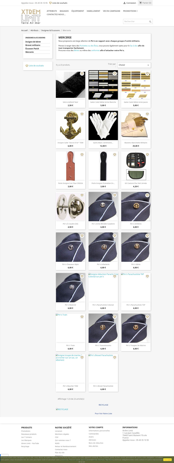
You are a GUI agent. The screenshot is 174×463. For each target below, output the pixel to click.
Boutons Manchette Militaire (136, 143)
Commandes (94, 434)
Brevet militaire (32, 45)
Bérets (76, 50)
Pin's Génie (135, 264)
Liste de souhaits (58, 3)
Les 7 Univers (26, 437)
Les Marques (26, 440)
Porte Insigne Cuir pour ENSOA (70, 183)
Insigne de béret (33, 42)
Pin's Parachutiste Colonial (103, 305)
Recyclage (25, 446)
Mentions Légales (62, 434)
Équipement (77, 11)
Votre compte (96, 427)
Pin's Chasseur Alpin (70, 264)
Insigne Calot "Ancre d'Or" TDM (70, 143)
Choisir (134, 65)
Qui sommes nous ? (63, 440)
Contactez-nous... (56, 14)
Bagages (64, 11)
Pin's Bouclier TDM (70, 386)
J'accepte (167, 460)
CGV (56, 437)
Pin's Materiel (70, 305)
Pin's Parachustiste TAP (136, 305)
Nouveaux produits (28, 434)
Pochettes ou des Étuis (89, 45)
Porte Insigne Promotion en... (103, 183)
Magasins (59, 455)
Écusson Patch (32, 48)
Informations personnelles (99, 431)
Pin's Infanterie (103, 264)
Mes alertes (93, 446)
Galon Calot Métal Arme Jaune (136, 102)
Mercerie (29, 52)
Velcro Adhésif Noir (70, 102)
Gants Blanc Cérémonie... (103, 143)
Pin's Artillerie (135, 224)
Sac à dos (134, 45)
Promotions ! (130, 11)
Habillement (93, 11)
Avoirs (91, 437)
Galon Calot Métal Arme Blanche (103, 102)
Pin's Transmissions (103, 345)
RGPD (57, 443)
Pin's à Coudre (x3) (70, 224)
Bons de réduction (96, 443)
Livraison (58, 431)
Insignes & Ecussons (35, 37)
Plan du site (59, 452)
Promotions (25, 431)
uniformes (95, 50)
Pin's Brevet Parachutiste (103, 386)
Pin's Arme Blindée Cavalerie (103, 224)
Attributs (52, 11)
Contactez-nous (61, 449)
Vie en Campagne (111, 11)
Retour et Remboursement (65, 446)
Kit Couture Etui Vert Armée (136, 183)
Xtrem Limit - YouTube (30, 443)
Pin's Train (70, 345)
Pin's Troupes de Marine (136, 345)
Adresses (92, 440)
